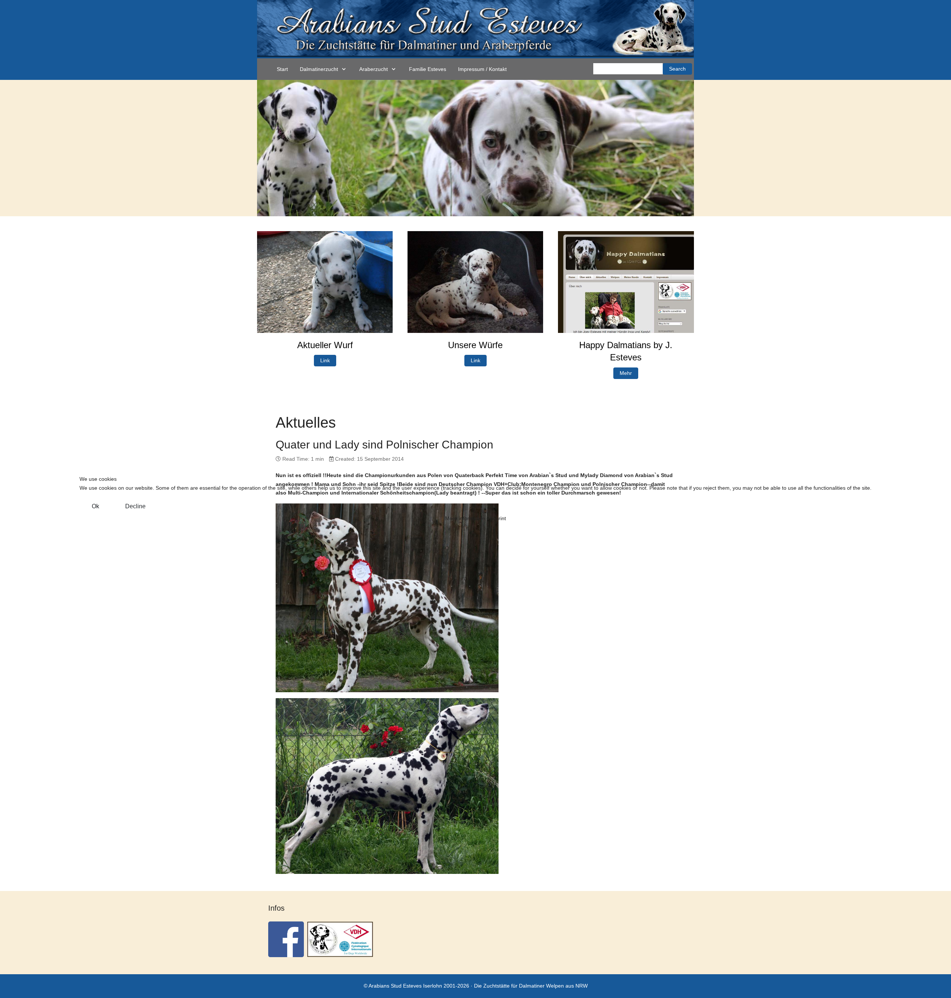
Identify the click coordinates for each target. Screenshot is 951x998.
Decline (135, 506)
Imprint (498, 518)
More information (465, 518)
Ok (95, 506)
